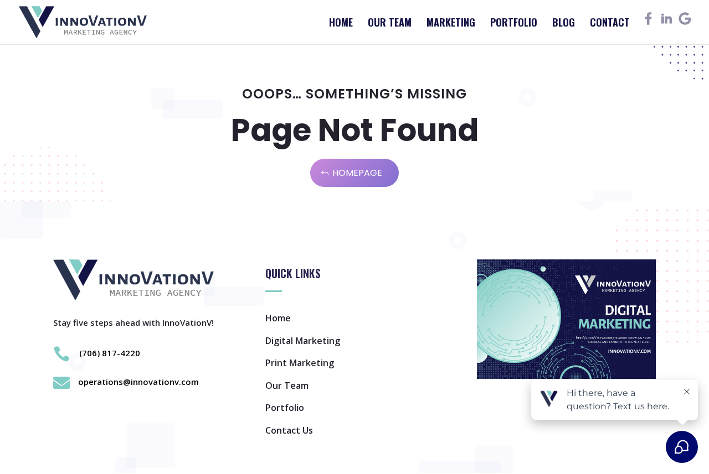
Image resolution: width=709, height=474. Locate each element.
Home (341, 23)
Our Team (390, 23)
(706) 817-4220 (109, 352)
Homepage (357, 172)
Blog (563, 23)
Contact (610, 23)
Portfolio (513, 23)
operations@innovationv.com (138, 381)
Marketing (451, 23)
